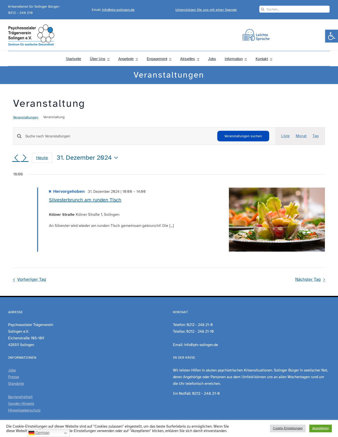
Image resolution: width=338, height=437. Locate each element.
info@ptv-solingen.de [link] (118, 10)
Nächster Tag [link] (308, 279)
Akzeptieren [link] (320, 428)
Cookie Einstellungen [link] (288, 428)
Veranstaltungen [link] (25, 117)
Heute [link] (42, 157)
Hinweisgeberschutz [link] (24, 410)
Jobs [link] (12, 370)
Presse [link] (13, 377)
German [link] (41, 433)
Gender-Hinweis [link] (21, 403)
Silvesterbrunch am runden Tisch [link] (85, 200)
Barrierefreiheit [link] (20, 397)
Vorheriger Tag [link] (31, 279)
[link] (331, 36)
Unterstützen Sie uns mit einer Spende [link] (206, 10)
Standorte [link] (16, 383)
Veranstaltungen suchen (243, 136)
